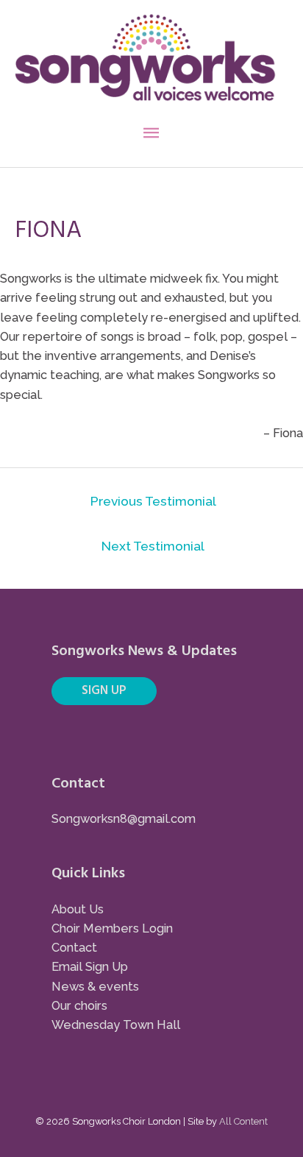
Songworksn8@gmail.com (123, 819)
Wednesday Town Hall (115, 1025)
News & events (95, 987)
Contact (74, 948)
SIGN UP (104, 691)
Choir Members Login (112, 928)
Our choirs (79, 1006)
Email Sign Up (89, 967)
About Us (77, 909)
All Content (243, 1121)
